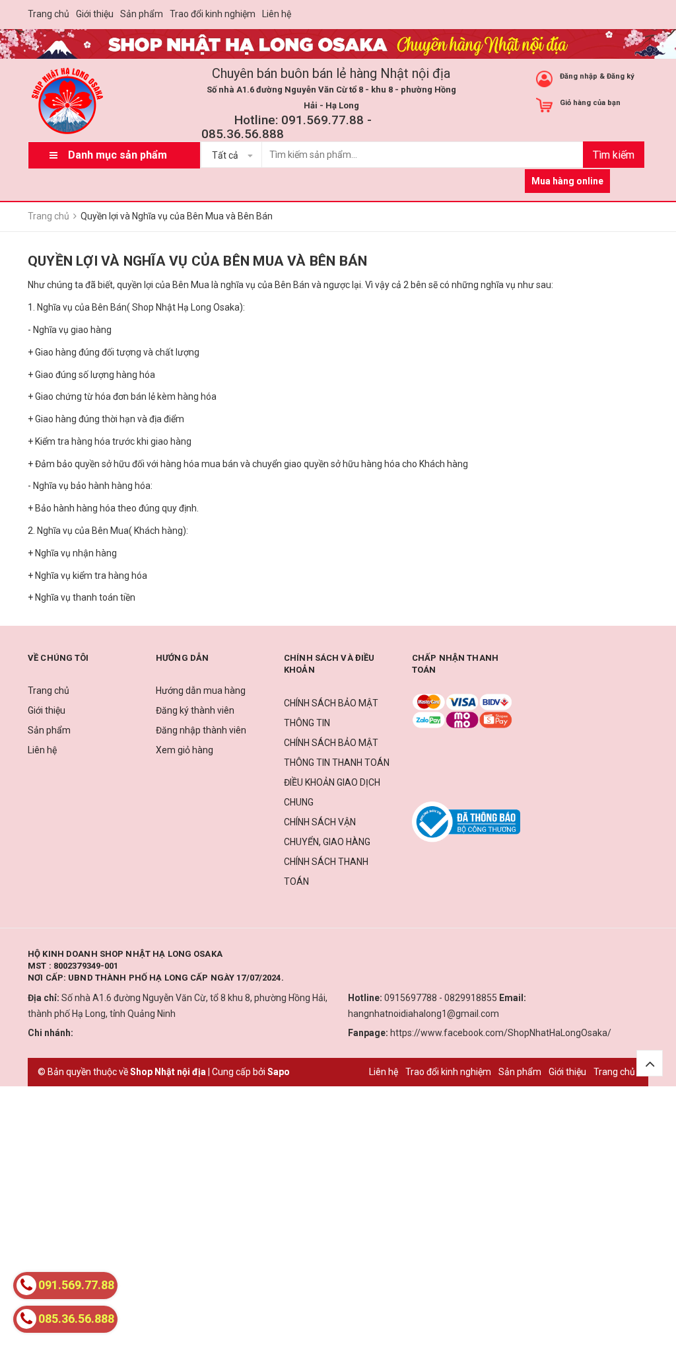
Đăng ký (620, 76)
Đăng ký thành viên (195, 710)
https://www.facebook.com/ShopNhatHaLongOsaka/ (500, 1033)
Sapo (278, 1071)
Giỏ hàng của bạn (590, 102)
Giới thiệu (95, 14)
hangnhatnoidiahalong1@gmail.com (423, 1013)
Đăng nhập (578, 76)
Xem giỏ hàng (184, 750)
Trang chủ (48, 14)
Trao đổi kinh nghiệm (212, 14)
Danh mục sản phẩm (117, 155)
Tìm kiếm (613, 155)
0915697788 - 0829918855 (440, 997)
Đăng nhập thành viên (201, 730)
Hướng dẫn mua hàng (201, 690)
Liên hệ (276, 14)
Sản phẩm (141, 14)
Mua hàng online (567, 181)
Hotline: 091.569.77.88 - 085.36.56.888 (286, 126)
